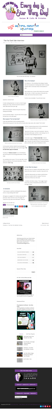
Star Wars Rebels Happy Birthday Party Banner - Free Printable (29, 355)
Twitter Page (10, 162)
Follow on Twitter (22, 254)
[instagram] (32, 378)
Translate (24, 398)
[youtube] (47, 406)
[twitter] (26, 378)
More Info (35, 376)
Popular (21, 334)
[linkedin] (30, 378)
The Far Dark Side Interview (8, 215)
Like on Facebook (22, 257)
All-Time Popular (30, 334)
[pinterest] (35, 378)
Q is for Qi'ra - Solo (28, 359)
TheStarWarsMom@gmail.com (23, 243)
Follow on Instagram (23, 262)
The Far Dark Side (19, 42)
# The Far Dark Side (10, 204)
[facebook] (24, 378)
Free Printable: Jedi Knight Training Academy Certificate (29, 343)
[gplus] (28, 378)
